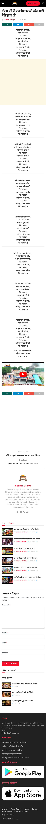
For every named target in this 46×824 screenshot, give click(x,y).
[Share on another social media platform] (39, 24)
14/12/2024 (32, 570)
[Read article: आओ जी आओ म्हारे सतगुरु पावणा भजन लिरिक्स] (7, 580)
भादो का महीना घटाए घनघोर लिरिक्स (11, 754)
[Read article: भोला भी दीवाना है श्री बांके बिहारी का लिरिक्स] (6, 685)
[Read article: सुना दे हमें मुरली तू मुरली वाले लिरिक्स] (6, 703)
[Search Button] (43, 3)
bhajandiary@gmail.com (10, 733)
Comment (6, 605)
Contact (26, 809)
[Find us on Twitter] (7, 815)
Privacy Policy (15, 809)
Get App (34, 3)
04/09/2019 (22, 20)
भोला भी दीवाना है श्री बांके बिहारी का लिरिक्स (24, 683)
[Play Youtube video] (23, 374)
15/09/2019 (32, 532)
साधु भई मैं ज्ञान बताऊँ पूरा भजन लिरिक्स (25, 558)
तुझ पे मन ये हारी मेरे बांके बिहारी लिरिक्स (23, 692)
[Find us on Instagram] (4, 815)
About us (4, 809)
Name (4, 633)
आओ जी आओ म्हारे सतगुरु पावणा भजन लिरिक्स (27, 577)
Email (4, 643)
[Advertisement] (23, 82)
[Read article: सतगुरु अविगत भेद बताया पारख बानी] (7, 551)
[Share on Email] (29, 24)
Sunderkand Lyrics (22, 811)
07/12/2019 (32, 561)
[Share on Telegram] (18, 24)
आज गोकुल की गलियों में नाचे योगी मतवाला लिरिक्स (15, 758)
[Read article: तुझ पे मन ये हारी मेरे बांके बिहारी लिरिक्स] (6, 694)
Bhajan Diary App (7, 811)
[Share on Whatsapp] (7, 24)
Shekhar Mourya (9, 20)
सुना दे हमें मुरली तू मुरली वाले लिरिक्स (22, 700)
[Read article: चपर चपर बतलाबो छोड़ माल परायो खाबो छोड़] (7, 532)
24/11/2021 (32, 580)
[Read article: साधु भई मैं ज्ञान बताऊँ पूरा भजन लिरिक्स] (7, 561)
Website (5, 653)
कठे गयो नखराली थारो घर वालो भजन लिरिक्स (27, 539)
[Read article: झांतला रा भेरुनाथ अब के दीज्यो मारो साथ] (7, 570)
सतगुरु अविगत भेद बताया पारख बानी (24, 548)
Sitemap (34, 809)
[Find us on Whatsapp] (13, 815)
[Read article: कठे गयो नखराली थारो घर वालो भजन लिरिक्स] (7, 542)
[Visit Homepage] (15, 3)
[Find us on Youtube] (11, 815)
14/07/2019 (32, 541)
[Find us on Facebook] (2, 815)
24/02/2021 (32, 551)
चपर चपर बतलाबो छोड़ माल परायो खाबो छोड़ (26, 529)
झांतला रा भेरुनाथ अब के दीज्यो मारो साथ (25, 567)
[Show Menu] (3, 3)
